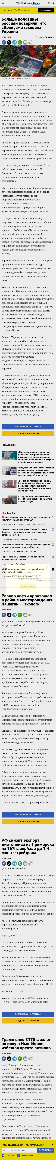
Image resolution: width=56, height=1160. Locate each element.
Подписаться (28, 588)
